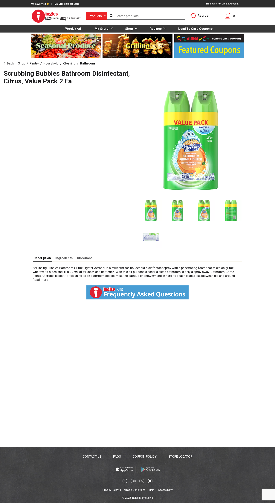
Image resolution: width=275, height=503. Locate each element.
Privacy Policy (111, 489)
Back (10, 63)
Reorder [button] (204, 15)
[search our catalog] (111, 16)
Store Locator (180, 456)
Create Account (230, 3)
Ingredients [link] (64, 258)
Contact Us (92, 456)
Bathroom (87, 63)
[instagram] (133, 481)
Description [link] (42, 258)
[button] (150, 210)
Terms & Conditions (133, 489)
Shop (21, 63)
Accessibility (165, 489)
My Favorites (38, 3)
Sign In (213, 3)
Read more (40, 280)
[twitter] (141, 481)
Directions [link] (84, 258)
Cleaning (69, 63)
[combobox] (96, 16)
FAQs (117, 456)
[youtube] (150, 481)
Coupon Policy (145, 456)
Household (51, 63)
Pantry (34, 63)
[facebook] (125, 481)
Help (151, 489)
